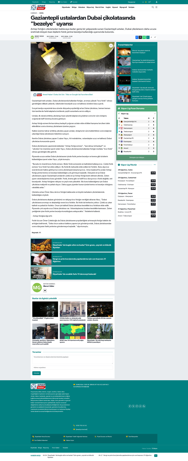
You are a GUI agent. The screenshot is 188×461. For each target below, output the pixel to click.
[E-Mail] (45, 290)
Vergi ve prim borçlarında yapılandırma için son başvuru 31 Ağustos (127, 455)
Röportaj (52, 2)
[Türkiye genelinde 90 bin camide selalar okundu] (100, 309)
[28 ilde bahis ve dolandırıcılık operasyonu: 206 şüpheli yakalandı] (72, 309)
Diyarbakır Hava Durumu (42, 436)
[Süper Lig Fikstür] (155, 165)
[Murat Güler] (37, 287)
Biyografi (123, 7)
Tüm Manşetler (133, 436)
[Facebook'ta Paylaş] (137, 37)
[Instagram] (136, 406)
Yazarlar (74, 2)
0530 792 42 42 (81, 425)
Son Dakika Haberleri (41, 440)
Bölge (44, 2)
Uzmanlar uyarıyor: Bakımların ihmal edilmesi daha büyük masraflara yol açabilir (43, 342)
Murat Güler (48, 286)
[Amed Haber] (38, 7)
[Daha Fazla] (148, 37)
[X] (133, 406)
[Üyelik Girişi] (155, 2)
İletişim (131, 7)
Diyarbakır (35, 2)
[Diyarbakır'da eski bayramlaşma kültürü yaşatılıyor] (100, 331)
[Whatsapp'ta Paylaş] (144, 37)
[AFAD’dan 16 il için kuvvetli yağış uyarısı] (72, 331)
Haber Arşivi (70, 440)
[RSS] (144, 406)
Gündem (81, 7)
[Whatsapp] (140, 406)
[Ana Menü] (156, 7)
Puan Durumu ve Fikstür (104, 436)
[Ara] (153, 7)
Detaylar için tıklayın (137, 157)
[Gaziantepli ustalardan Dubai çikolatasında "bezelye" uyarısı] (73, 66)
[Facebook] (129, 406)
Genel (41, 13)
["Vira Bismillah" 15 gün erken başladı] (45, 309)
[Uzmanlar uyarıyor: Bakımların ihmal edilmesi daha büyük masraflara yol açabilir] (45, 331)
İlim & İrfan (99, 7)
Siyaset (115, 7)
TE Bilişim (154, 448)
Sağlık (108, 7)
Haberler (34, 13)
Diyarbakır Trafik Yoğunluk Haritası (76, 436)
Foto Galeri (63, 2)
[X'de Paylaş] (140, 37)
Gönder (36, 373)
